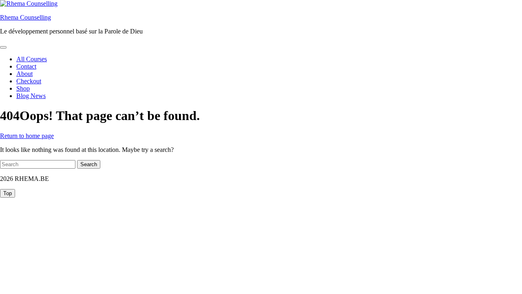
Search (88, 164)
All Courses (31, 59)
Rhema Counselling (25, 17)
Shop (23, 88)
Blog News (31, 95)
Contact (26, 66)
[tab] (3, 47)
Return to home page (27, 135)
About (24, 73)
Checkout (28, 81)
